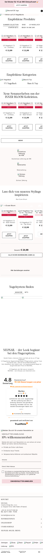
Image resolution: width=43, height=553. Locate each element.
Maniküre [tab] (18, 292)
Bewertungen (27, 382)
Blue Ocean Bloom (21, 199)
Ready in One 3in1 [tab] (28, 27)
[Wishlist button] (15, 35)
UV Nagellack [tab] (34, 24)
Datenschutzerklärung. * (12, 476)
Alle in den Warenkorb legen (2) (21, 255)
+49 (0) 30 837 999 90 (9, 510)
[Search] (32, 10)
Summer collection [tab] (10, 24)
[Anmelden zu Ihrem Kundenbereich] (36, 10)
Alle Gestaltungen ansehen (20, 270)
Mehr (20, 140)
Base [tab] (24, 24)
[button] (41, 10)
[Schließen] (41, 4)
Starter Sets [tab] (13, 27)
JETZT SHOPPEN (9, 60)
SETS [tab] (26, 292)
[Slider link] (21, 15)
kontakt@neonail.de (8, 515)
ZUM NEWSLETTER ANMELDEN (21, 481)
